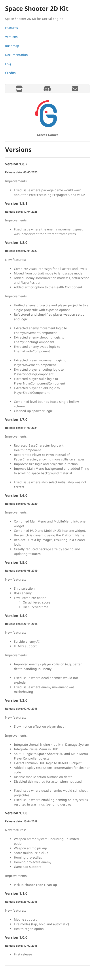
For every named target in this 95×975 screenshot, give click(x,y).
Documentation (16, 55)
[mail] (75, 88)
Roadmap (12, 46)
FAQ (8, 64)
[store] (19, 88)
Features (11, 28)
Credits (10, 73)
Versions (11, 37)
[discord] (47, 88)
